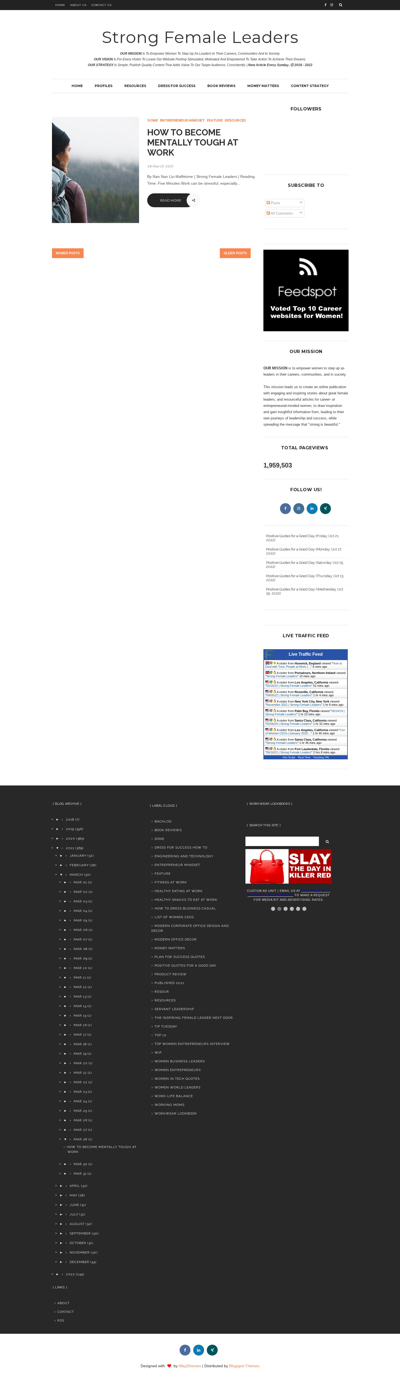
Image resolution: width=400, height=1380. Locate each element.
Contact (65, 1312)
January (78, 856)
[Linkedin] (312, 508)
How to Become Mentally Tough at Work (192, 142)
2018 (70, 819)
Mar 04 (80, 911)
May (73, 1195)
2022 (70, 1274)
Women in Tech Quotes (177, 1079)
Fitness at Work (171, 882)
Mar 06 (81, 930)
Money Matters (263, 86)
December (79, 1262)
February (79, 865)
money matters (170, 948)
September (80, 1233)
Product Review (171, 974)
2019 (70, 829)
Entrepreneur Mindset (182, 120)
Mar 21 (80, 1073)
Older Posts (235, 253)
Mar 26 (80, 1120)
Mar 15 (80, 1015)
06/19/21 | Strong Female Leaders (288, 752)
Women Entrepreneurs (178, 1070)
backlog (163, 821)
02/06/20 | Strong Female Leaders (288, 723)
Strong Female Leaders (200, 37)
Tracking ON (321, 757)
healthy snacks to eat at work (186, 900)
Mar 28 (80, 1139)
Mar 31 (80, 1173)
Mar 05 (80, 920)
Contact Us (101, 5)
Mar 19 (80, 1054)
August (77, 1224)
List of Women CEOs (174, 917)
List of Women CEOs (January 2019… (305, 731)
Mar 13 (80, 996)
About (63, 1303)
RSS (60, 1320)
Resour (162, 992)
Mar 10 (80, 968)
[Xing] (325, 508)
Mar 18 (80, 1044)
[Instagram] (298, 508)
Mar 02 (81, 892)
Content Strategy (310, 86)
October (78, 1243)
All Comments (281, 213)
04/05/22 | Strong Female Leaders (288, 695)
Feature (215, 120)
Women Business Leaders (180, 1061)
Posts (275, 203)
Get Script (289, 757)
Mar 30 (80, 1164)
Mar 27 (80, 1130)
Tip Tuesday (166, 1026)
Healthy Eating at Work (179, 891)
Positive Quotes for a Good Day (185, 965)
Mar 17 (80, 1034)
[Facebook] (285, 508)
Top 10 (161, 1035)
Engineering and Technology (184, 856)
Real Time (304, 757)
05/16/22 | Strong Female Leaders (288, 685)
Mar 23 (80, 1092)
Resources (135, 86)
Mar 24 (80, 1101)
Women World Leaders (178, 1087)
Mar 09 (80, 958)
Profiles (103, 86)
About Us (78, 5)
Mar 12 (80, 987)
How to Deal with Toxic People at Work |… (303, 665)
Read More (170, 200)
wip (158, 1052)
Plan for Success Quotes (180, 957)
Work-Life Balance (174, 1096)
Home (60, 5)
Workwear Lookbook (176, 1113)
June (74, 1205)
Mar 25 (80, 1111)
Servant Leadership (174, 1009)
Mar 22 (80, 1082)
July (74, 1214)
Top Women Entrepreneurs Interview (192, 1044)
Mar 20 (81, 1063)
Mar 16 (80, 1025)
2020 (70, 838)
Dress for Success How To (181, 847)
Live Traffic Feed (306, 654)
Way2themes (190, 1366)
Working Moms (169, 1105)
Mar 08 (81, 949)
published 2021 (169, 983)
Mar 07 (80, 939)
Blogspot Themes (244, 1366)
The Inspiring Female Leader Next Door (194, 1018)
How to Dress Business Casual (185, 908)
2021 (70, 848)
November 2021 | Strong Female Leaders (293, 704)
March (76, 875)
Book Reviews (221, 86)
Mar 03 (80, 901)
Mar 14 (80, 1006)
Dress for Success (176, 86)
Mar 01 (80, 882)
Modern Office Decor (176, 939)
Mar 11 (80, 977)
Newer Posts (68, 253)
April (75, 1186)
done (152, 120)
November (80, 1252)
